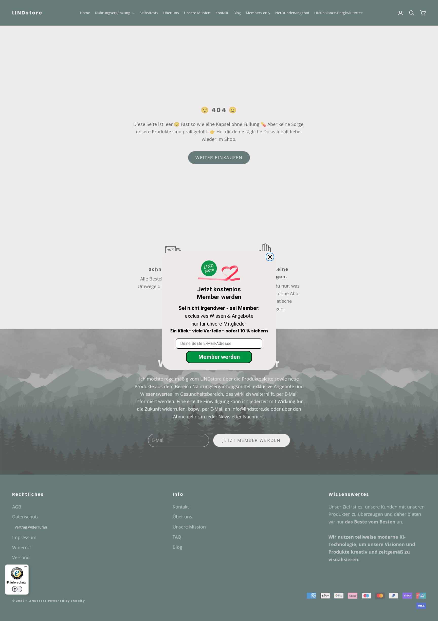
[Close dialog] (270, 257)
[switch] (17, 589)
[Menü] (26, 567)
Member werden (219, 357)
